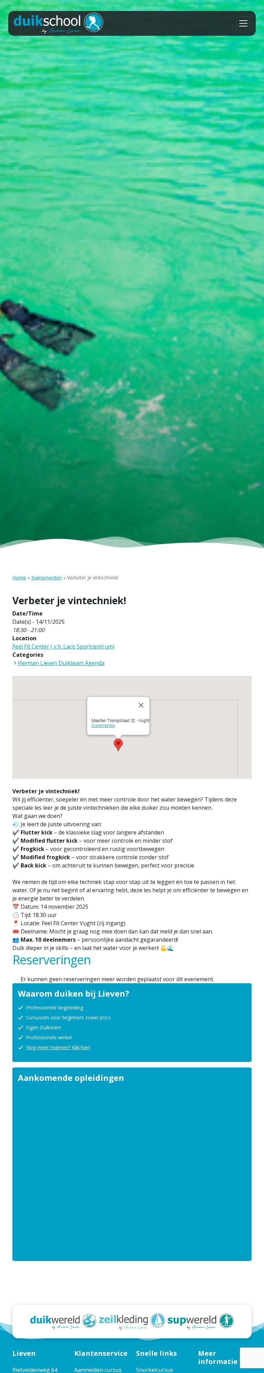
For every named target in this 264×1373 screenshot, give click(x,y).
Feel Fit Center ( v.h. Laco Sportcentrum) (63, 646)
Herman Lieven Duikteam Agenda (61, 663)
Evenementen (46, 577)
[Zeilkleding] (132, 1321)
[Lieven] (58, 23)
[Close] (141, 705)
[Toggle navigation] (243, 23)
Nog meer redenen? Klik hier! (58, 1047)
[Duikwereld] (63, 1321)
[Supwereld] (201, 1321)
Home (19, 577)
